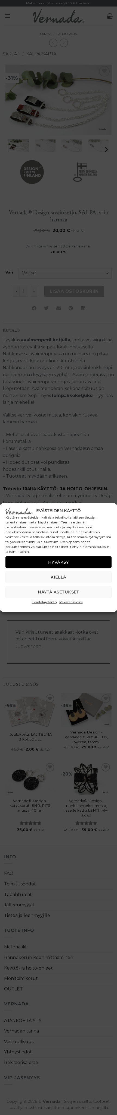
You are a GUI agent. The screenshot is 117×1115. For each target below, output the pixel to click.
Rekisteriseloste (71, 602)
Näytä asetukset (58, 592)
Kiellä (58, 577)
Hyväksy (58, 562)
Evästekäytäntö (44, 602)
